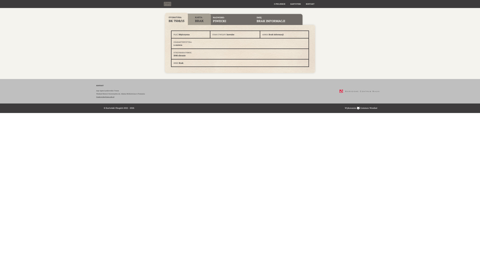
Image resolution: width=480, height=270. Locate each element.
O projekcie (279, 4)
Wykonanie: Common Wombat (361, 108)
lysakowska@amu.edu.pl (105, 97)
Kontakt (310, 4)
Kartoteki (295, 4)
